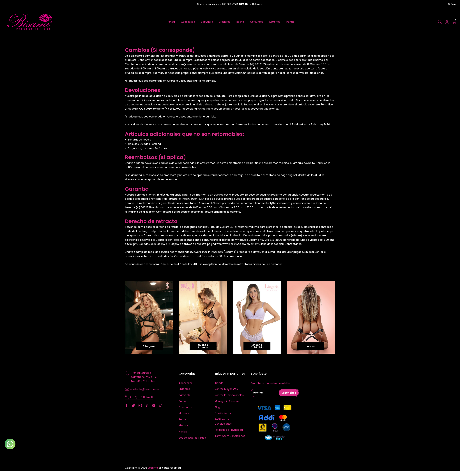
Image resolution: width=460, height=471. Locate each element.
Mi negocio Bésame (227, 401)
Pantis (290, 22)
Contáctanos (223, 413)
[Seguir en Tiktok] (160, 405)
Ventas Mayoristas (226, 389)
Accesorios (188, 22)
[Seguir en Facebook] (126, 405)
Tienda (170, 22)
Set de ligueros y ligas (192, 438)
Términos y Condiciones (230, 436)
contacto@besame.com (145, 389)
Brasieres (224, 22)
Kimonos (274, 22)
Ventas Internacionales (229, 395)
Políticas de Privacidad (229, 430)
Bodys (240, 22)
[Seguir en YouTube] (153, 405)
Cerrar (8, 4)
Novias (183, 431)
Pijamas (183, 425)
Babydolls (207, 22)
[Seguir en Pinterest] (147, 405)
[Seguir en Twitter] (133, 405)
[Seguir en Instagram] (140, 405)
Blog (217, 407)
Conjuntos (256, 22)
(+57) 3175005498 (141, 397)
